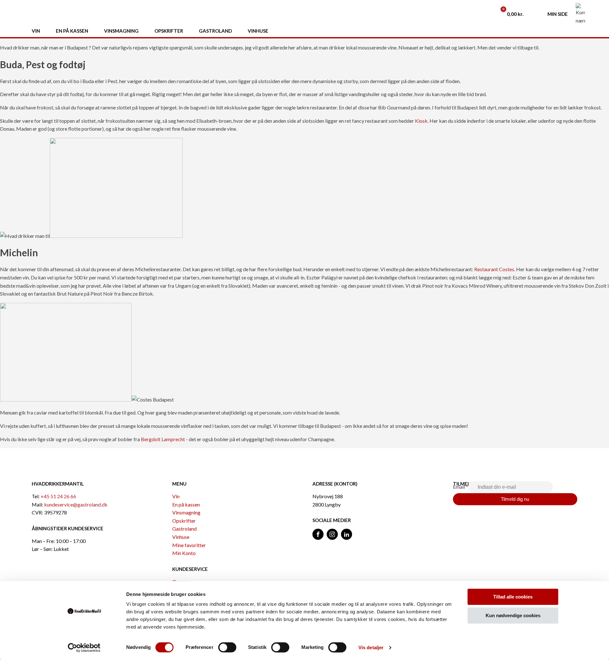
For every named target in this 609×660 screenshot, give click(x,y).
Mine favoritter (189, 545)
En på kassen (186, 504)
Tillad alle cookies (513, 596)
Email (460, 487)
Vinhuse (180, 537)
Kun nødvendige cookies (513, 615)
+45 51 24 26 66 (58, 496)
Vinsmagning (186, 512)
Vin (176, 496)
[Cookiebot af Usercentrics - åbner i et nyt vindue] (84, 647)
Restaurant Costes (494, 269)
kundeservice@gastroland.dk (76, 504)
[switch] (227, 647)
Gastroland (184, 529)
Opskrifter (184, 521)
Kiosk (421, 121)
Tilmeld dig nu (515, 499)
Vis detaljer (370, 647)
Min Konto (184, 553)
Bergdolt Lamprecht (163, 439)
